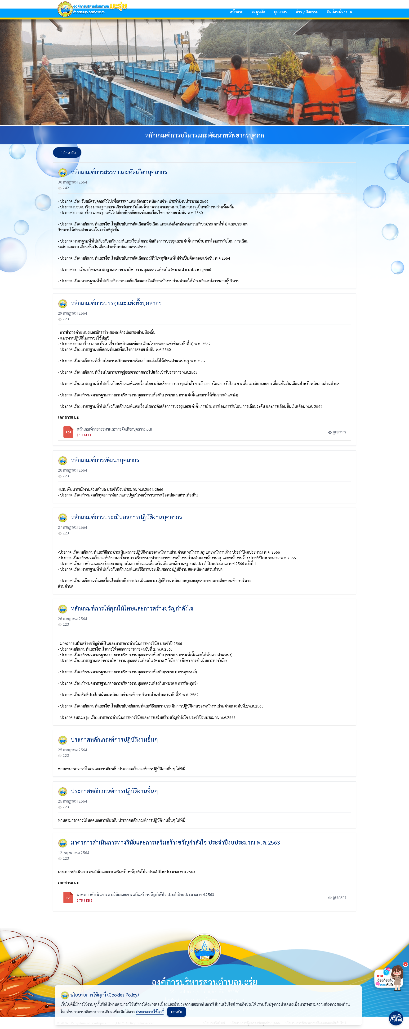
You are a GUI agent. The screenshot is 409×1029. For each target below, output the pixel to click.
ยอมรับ (176, 1011)
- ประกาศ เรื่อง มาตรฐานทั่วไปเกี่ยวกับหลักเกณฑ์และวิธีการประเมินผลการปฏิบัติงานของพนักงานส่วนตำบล (140, 569)
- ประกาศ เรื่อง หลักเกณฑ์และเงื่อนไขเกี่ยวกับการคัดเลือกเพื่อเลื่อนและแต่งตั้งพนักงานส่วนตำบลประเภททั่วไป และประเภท (153, 223)
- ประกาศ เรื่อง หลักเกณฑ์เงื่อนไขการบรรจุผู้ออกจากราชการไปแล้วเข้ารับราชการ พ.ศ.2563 (128, 372)
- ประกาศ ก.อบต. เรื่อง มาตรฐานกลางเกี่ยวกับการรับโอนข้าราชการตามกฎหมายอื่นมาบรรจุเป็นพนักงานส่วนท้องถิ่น (146, 206)
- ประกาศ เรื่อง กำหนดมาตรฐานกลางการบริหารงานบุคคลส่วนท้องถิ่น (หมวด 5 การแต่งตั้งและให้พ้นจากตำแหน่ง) (145, 654)
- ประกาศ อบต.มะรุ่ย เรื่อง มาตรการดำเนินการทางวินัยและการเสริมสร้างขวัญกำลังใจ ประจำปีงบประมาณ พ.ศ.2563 (147, 717)
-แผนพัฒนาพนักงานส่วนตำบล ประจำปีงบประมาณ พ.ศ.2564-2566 (110, 489)
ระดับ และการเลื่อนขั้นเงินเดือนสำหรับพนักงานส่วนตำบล (102, 246)
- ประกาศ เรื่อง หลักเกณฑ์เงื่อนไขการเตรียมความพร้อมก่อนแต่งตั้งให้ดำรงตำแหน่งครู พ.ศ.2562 (132, 360)
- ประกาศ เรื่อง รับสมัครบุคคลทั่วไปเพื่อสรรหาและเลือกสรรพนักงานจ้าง (113, 201)
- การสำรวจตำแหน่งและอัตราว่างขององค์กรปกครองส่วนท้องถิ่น (107, 332)
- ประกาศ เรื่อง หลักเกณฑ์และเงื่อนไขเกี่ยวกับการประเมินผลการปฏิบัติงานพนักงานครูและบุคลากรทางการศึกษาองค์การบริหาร (154, 580)
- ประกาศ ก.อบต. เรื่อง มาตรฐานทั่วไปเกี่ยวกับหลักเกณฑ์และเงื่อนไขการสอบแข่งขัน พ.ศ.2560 (130, 212)
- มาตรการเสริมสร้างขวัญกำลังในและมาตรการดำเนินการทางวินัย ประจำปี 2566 (120, 643)
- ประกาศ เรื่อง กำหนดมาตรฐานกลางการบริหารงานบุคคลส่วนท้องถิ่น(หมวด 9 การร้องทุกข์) (128, 683)
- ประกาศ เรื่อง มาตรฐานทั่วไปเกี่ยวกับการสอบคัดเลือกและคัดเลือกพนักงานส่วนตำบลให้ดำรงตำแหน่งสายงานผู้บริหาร (148, 280)
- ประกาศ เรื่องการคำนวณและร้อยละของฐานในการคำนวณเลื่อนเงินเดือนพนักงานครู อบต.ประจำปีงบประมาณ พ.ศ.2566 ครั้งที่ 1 (157, 563)
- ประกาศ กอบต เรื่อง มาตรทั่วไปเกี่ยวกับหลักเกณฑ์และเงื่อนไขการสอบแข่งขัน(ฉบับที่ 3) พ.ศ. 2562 (134, 343)
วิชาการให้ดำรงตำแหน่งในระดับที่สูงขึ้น (88, 229)
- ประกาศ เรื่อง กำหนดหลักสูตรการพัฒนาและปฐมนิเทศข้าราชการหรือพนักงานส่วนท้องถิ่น (128, 494)
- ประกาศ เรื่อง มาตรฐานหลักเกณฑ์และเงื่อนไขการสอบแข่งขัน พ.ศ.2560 (114, 349)
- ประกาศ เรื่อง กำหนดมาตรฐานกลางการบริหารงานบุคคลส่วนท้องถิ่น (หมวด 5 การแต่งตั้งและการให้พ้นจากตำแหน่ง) (148, 394)
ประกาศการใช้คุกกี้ (150, 1011)
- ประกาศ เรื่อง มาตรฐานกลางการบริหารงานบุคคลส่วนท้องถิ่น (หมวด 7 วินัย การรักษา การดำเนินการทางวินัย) (142, 660)
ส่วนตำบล (65, 586)
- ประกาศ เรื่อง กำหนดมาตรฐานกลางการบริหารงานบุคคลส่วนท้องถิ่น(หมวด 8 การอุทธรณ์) (127, 671)
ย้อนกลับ (69, 152)
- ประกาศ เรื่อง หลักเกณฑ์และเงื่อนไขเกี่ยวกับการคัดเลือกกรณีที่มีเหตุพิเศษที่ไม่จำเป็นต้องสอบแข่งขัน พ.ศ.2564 (144, 258)
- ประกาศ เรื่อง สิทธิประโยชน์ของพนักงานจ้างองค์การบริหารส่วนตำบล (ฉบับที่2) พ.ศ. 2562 (128, 694)
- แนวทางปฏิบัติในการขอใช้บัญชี (83, 337)
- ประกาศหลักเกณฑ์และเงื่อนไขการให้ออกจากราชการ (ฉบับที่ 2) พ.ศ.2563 (115, 649)
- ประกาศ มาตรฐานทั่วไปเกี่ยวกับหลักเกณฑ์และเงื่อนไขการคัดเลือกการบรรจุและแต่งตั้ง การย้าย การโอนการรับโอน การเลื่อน (153, 241)
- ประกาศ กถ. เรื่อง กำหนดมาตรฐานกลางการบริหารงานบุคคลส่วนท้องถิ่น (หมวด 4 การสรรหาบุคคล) (134, 269)
